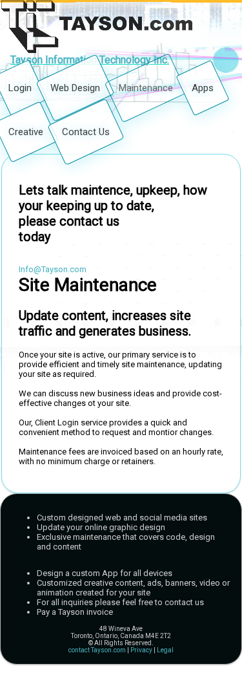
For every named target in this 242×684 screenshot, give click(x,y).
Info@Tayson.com (52, 269)
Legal (165, 650)
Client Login (57, 422)
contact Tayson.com (97, 650)
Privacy (141, 650)
